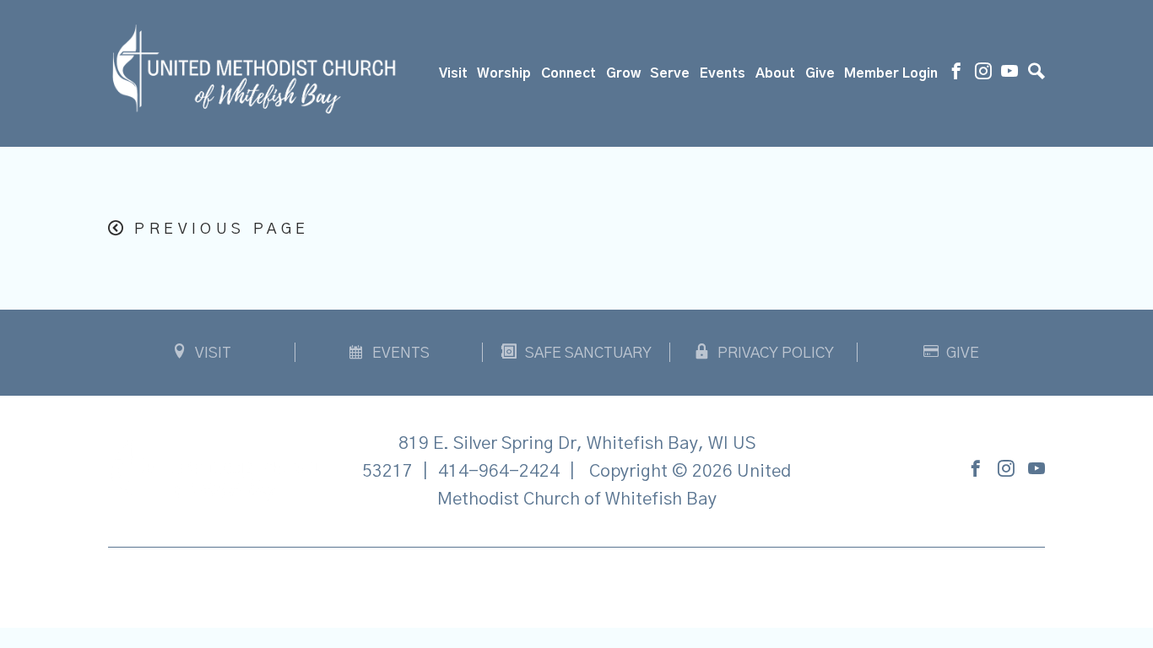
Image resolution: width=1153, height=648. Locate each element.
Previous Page (221, 229)
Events (722, 73)
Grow (623, 73)
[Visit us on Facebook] (956, 73)
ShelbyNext (577, 583)
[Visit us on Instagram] (983, 73)
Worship (504, 73)
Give (820, 73)
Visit (453, 73)
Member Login (891, 73)
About (775, 73)
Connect (568, 73)
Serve (670, 73)
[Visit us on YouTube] (1009, 73)
